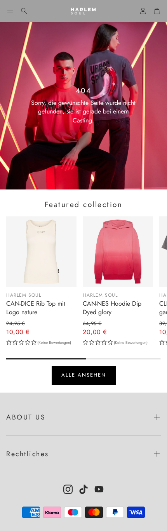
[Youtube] (99, 489)
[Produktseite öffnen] (41, 251)
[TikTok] (83, 489)
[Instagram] (68, 489)
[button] (10, 10)
